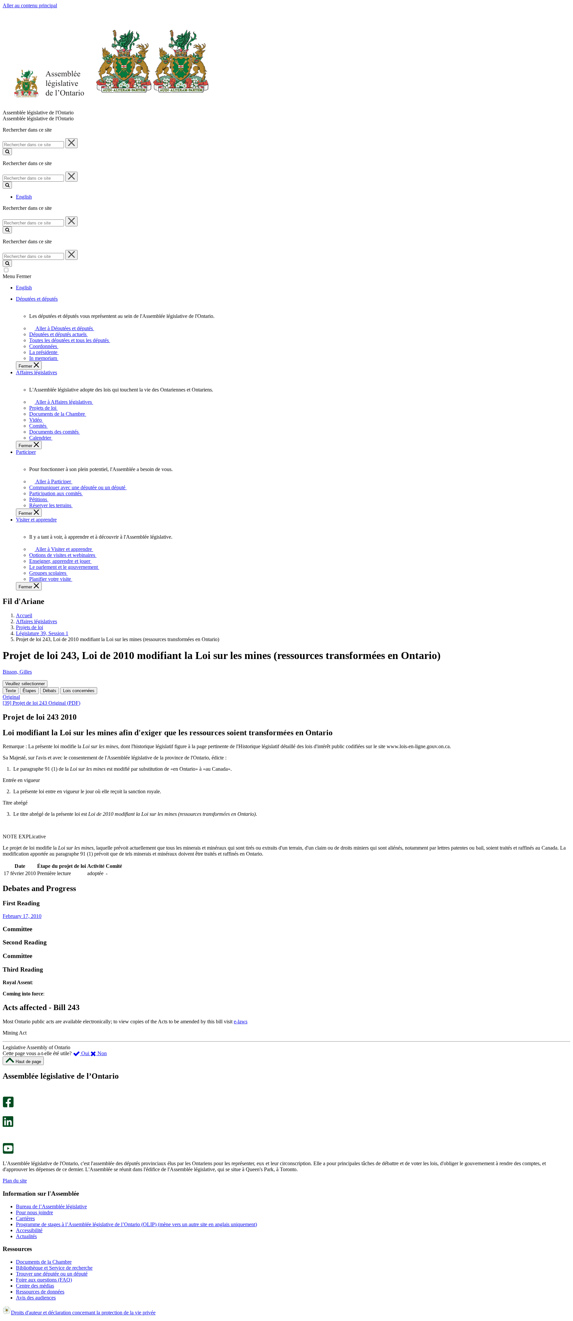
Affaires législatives (36, 621)
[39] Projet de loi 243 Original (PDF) (41, 703)
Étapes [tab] (29, 690)
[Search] (7, 151)
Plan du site (15, 1180)
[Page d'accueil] (106, 106)
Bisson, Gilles (17, 672)
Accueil (24, 615)
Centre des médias (35, 1286)
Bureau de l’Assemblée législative (51, 1206)
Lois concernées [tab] (79, 690)
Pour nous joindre (34, 1212)
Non (101, 1053)
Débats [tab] (49, 690)
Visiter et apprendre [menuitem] (36, 519)
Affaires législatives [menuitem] (36, 372)
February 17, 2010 (22, 916)
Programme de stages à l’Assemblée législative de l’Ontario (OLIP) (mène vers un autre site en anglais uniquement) (136, 1224)
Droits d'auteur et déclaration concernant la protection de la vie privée (83, 1312)
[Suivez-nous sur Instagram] (6, 1093)
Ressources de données (40, 1291)
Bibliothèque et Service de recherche (54, 1268)
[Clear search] (71, 143)
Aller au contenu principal (30, 5)
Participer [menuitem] (26, 452)
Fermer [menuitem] (26, 366)
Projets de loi (29, 627)
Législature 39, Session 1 (42, 633)
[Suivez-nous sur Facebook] (8, 1106)
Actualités (26, 1236)
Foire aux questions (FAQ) (44, 1280)
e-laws (240, 1021)
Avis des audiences (36, 1297)
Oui (85, 1053)
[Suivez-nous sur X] (6, 1113)
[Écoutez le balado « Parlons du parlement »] (6, 1134)
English (24, 197)
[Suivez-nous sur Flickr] (6, 1140)
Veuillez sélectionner (25, 683)
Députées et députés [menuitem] (37, 299)
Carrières (25, 1218)
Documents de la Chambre (44, 1262)
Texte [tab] (10, 690)
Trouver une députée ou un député (52, 1274)
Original (11, 697)
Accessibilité (29, 1230)
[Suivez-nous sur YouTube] (8, 1152)
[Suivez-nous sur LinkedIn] (8, 1125)
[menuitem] (63, 328)
